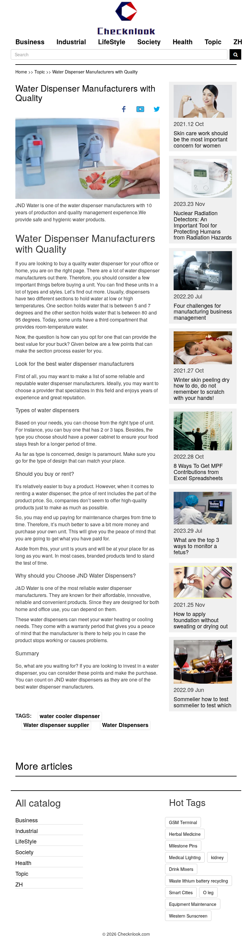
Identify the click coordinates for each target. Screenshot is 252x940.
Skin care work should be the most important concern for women (201, 139)
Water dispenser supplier (56, 725)
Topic (213, 41)
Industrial (71, 41)
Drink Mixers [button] (181, 869)
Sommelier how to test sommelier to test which (202, 702)
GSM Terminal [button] (183, 822)
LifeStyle (111, 41)
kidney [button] (217, 857)
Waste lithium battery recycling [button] (198, 881)
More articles (44, 765)
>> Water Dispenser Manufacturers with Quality (92, 72)
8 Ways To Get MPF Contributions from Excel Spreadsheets (198, 471)
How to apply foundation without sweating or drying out (201, 620)
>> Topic (37, 72)
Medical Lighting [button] (185, 857)
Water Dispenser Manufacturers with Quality (85, 93)
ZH (238, 41)
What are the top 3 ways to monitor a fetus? (196, 545)
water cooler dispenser (70, 716)
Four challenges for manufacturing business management (203, 311)
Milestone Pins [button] (183, 846)
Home (21, 72)
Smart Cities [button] (181, 892)
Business (30, 41)
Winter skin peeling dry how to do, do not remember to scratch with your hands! (202, 388)
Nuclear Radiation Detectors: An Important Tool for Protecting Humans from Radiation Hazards (203, 225)
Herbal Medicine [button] (185, 834)
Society (149, 41)
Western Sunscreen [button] (188, 916)
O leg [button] (208, 892)
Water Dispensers (125, 725)
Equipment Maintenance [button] (192, 904)
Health (183, 41)
